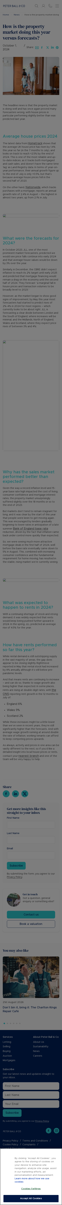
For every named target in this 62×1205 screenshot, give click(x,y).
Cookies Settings (31, 1189)
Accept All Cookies (31, 1198)
